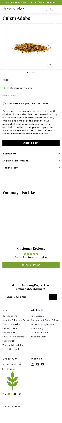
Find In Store (9, 95)
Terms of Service (11, 324)
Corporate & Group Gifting (45, 320)
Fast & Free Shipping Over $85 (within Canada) (31, 2)
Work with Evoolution (13, 345)
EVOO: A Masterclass (13, 336)
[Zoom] (50, 65)
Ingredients (9, 153)
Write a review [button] (31, 265)
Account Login (38, 336)
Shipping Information (15, 160)
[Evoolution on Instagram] (32, 364)
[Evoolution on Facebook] (37, 364)
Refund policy (9, 328)
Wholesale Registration (43, 324)
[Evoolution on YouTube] (42, 364)
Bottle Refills (8, 332)
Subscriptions (9, 340)
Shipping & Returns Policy (15, 320)
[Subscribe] (53, 297)
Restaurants (37, 316)
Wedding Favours (40, 332)
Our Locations (9, 316)
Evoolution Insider (11, 349)
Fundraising (37, 328)
